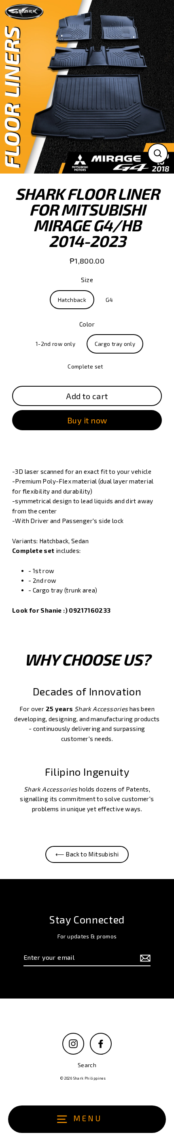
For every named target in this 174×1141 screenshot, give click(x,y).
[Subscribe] (144, 958)
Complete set (85, 366)
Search (87, 1064)
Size (87, 279)
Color (87, 324)
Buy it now (87, 420)
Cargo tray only (115, 343)
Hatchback (72, 299)
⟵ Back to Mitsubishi (87, 854)
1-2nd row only (55, 343)
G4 (109, 299)
